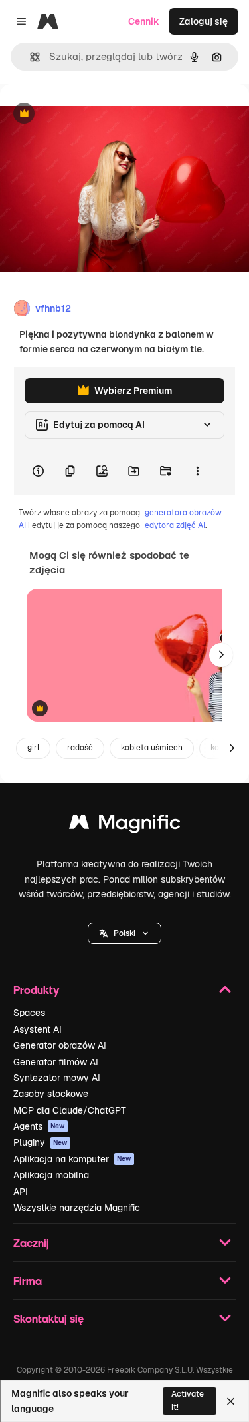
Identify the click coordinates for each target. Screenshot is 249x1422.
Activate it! (187, 1400)
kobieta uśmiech (152, 747)
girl (33, 747)
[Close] (231, 1401)
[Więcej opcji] (197, 471)
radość (80, 747)
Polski (124, 933)
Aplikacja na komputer (72, 1159)
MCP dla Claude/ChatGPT (69, 1110)
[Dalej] (221, 655)
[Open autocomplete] (29, 57)
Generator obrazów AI (59, 1045)
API (20, 1192)
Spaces (29, 1013)
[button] (124, 933)
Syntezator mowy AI (56, 1078)
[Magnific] (125, 825)
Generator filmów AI (55, 1062)
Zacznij (31, 1243)
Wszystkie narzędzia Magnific (76, 1208)
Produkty (36, 990)
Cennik (143, 21)
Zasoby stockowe (50, 1094)
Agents (39, 1126)
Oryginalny (91, 114)
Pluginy (40, 1142)
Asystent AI (37, 1029)
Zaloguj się (203, 21)
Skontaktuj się (48, 1318)
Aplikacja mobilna (51, 1175)
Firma (27, 1281)
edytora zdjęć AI (175, 525)
